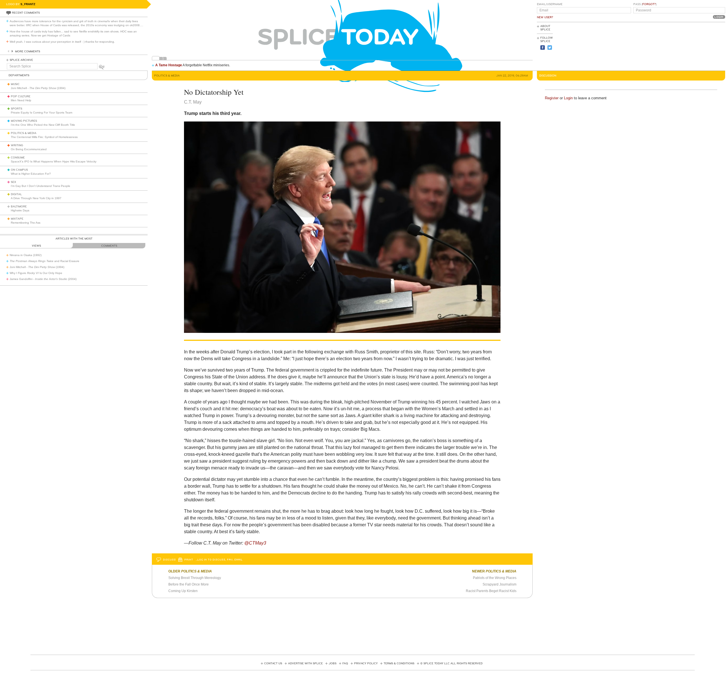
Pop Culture (20, 96)
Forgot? (649, 4)
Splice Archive (21, 60)
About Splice (545, 27)
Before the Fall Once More (188, 584)
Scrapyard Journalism (499, 584)
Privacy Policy (366, 663)
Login (568, 98)
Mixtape (17, 218)
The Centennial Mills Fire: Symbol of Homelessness (44, 137)
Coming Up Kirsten (183, 591)
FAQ (345, 663)
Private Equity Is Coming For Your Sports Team (41, 112)
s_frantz (27, 4)
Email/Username (549, 4)
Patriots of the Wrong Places (494, 578)
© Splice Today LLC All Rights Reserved (451, 663)
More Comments (27, 51)
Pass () (645, 4)
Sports (16, 108)
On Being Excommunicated (29, 149)
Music (15, 84)
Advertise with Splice (305, 663)
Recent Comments (26, 13)
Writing (17, 145)
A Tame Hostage (168, 65)
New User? (545, 17)
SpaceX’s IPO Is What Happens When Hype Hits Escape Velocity (53, 161)
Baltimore (19, 206)
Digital (16, 194)
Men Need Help (21, 100)
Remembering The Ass (25, 222)
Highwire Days (20, 210)
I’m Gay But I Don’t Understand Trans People (40, 185)
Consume (18, 157)
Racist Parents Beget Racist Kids (491, 591)
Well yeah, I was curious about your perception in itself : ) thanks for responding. (62, 41)
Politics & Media (23, 133)
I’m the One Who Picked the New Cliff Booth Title (43, 124)
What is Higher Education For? (31, 173)
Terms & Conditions (399, 663)
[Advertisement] (699, 45)
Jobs (332, 663)
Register (552, 98)
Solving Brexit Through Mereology (194, 578)
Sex (13, 182)
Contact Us (273, 663)
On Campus (19, 170)
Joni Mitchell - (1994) (38, 88)
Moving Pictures (24, 121)
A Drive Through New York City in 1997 (36, 198)
